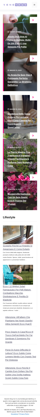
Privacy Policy (24, 414)
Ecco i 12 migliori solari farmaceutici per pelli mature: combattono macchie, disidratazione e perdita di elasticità (17, 293)
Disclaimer (14, 414)
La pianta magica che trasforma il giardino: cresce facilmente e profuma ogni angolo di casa (20, 159)
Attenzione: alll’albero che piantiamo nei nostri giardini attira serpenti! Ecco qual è (18, 320)
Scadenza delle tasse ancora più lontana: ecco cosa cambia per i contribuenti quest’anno (20, 121)
